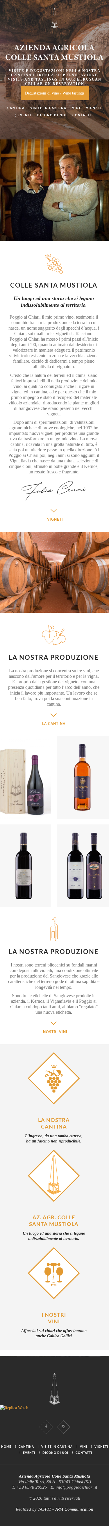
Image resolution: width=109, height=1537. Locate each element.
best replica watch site (36, 1529)
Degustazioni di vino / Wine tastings (54, 93)
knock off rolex (25, 1534)
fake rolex (8, 1529)
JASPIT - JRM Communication (65, 1509)
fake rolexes (65, 1529)
